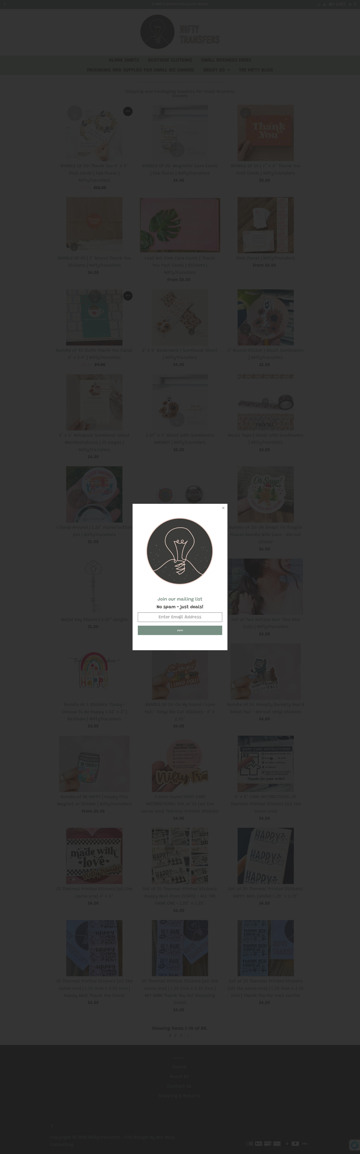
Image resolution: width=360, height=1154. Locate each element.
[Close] (223, 508)
